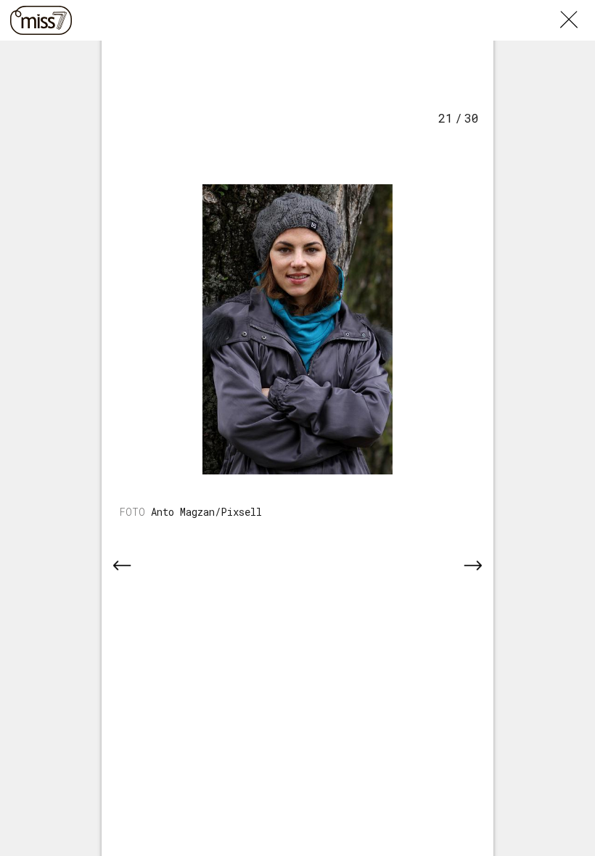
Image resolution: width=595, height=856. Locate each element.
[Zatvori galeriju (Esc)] (577, 8)
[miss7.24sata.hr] (41, 20)
